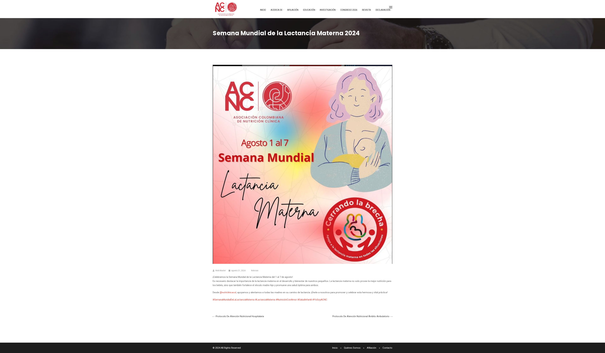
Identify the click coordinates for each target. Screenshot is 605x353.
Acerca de (276, 10)
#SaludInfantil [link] (304, 299)
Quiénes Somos (352, 347)
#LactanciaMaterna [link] (265, 299)
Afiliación (292, 10)
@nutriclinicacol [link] (228, 292)
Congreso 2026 (348, 10)
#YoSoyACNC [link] (319, 299)
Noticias (254, 270)
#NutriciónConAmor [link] (286, 299)
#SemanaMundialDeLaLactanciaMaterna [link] (233, 299)
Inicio (263, 10)
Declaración (383, 10)
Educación (309, 10)
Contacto (387, 347)
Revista (366, 10)
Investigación (328, 10)
